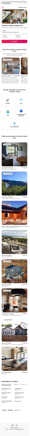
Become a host (22, 7)
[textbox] (8, 37)
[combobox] (14, 32)
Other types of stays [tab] (6, 384)
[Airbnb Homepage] (3, 7)
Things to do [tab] (16, 384)
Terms (11, 429)
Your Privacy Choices (19, 429)
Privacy (7, 429)
